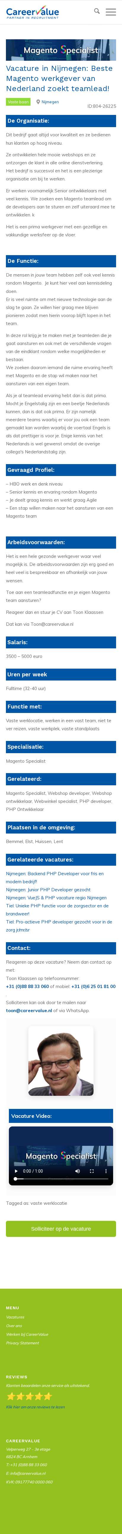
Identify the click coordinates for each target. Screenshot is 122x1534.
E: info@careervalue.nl (25, 1473)
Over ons (14, 1325)
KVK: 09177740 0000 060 (29, 1482)
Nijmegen (50, 101)
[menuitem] (94, 12)
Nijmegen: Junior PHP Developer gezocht (48, 889)
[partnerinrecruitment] (50, 12)
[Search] (94, 12)
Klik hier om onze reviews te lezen (35, 1407)
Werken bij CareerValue (27, 1334)
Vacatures (15, 1317)
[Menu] (108, 12)
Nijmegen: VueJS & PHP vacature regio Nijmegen (56, 898)
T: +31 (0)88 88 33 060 (26, 1464)
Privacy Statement (22, 1343)
